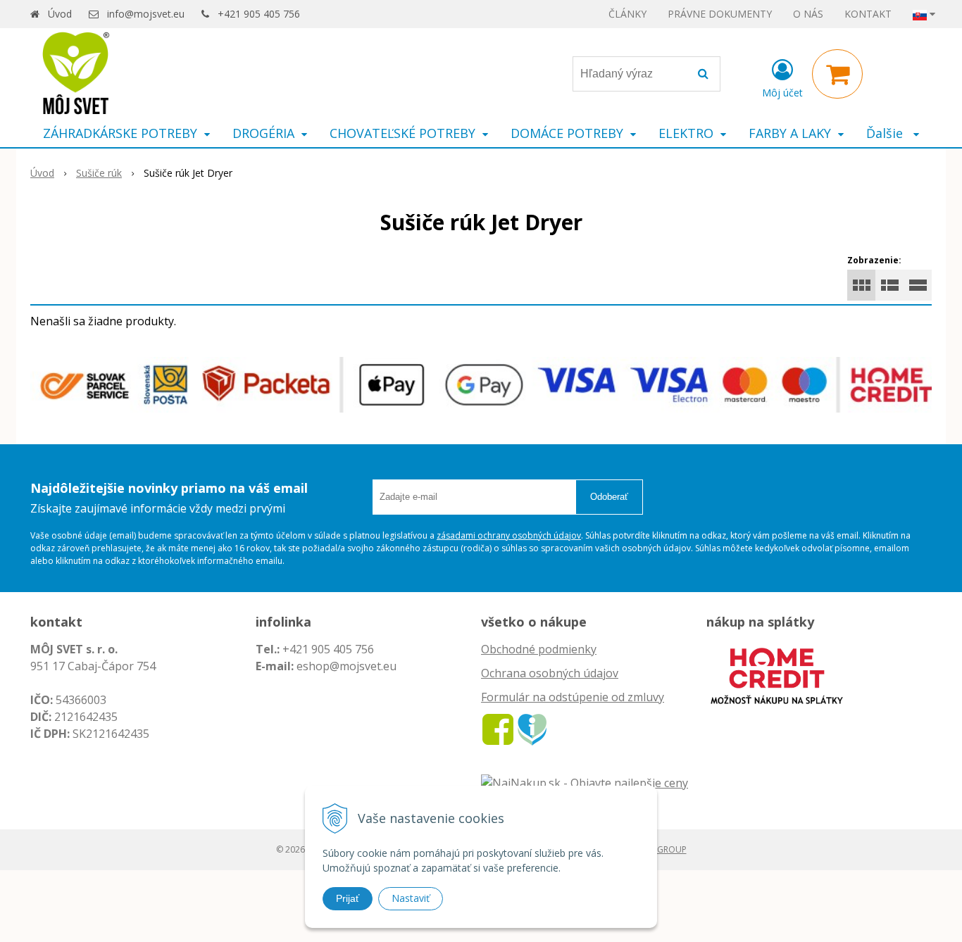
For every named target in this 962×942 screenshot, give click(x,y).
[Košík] (837, 74)
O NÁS (808, 13)
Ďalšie (886, 133)
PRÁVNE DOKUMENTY (720, 13)
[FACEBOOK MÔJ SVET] (498, 728)
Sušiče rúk (99, 173)
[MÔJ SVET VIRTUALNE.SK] (532, 728)
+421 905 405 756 (259, 13)
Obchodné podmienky (538, 649)
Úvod (60, 13)
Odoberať (609, 496)
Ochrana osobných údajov (549, 673)
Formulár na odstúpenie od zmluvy (572, 697)
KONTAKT (868, 13)
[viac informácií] (776, 674)
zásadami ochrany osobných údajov (509, 535)
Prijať (347, 898)
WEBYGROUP (661, 849)
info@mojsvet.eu (146, 13)
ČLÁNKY (627, 13)
